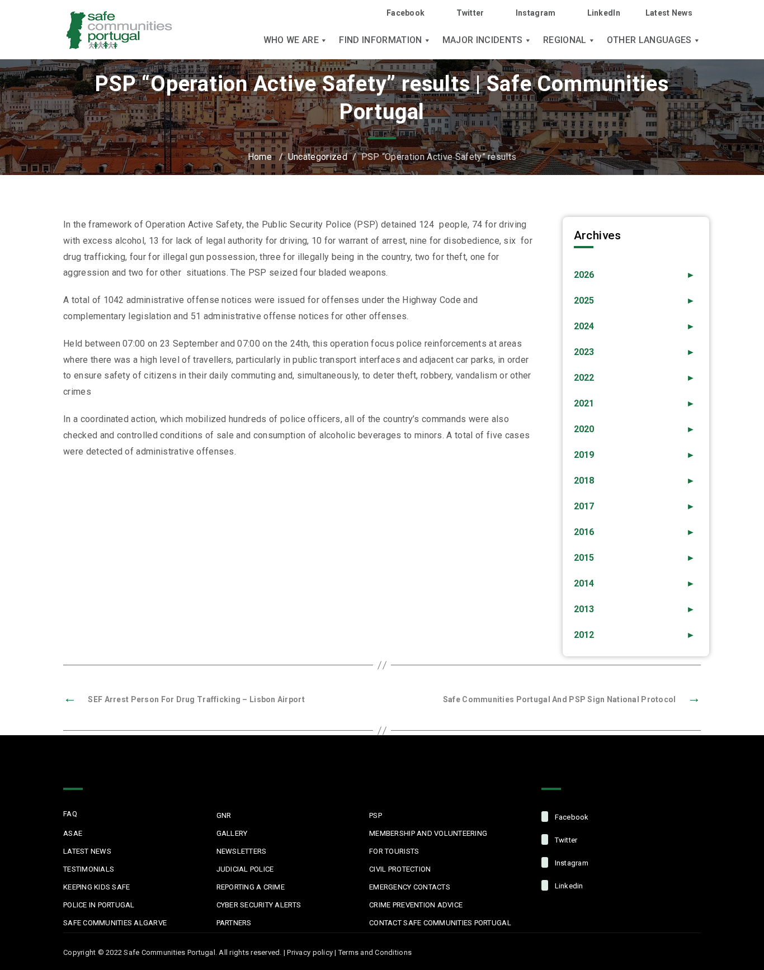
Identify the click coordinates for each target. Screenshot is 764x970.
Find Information (380, 40)
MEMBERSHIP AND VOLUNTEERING (428, 833)
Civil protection (400, 869)
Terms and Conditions (375, 952)
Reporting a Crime (250, 887)
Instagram (536, 12)
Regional (565, 40)
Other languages (649, 40)
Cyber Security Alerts (258, 905)
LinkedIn (603, 12)
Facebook (405, 12)
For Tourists (394, 851)
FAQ (70, 814)
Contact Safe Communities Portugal (440, 923)
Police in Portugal (99, 905)
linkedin (568, 886)
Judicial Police (245, 869)
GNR (224, 815)
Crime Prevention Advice (416, 905)
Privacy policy (310, 952)
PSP (375, 815)
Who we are (291, 40)
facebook (570, 817)
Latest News (668, 12)
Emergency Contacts (409, 887)
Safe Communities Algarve (115, 923)
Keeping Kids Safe (96, 887)
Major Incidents (482, 40)
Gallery (232, 833)
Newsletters (241, 851)
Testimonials (88, 869)
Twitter (470, 12)
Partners (234, 923)
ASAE (72, 833)
